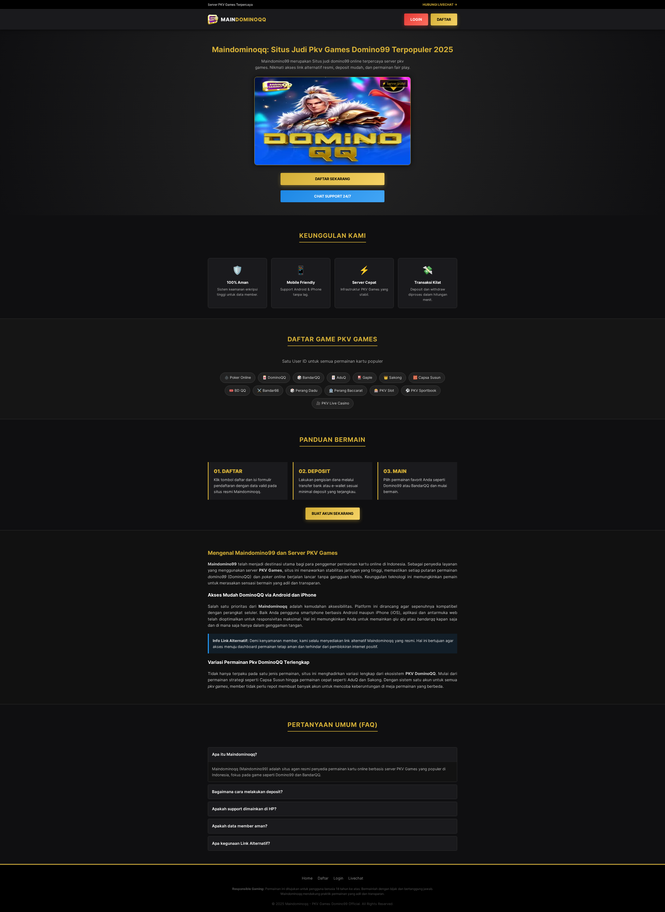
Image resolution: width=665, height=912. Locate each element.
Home (307, 878)
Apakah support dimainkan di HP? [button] (244, 808)
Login (416, 19)
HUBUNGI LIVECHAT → (440, 4)
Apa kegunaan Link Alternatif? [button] (241, 843)
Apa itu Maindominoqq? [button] (234, 754)
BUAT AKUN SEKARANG (333, 513)
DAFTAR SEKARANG (332, 179)
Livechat (355, 878)
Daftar (444, 19)
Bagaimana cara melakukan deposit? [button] (247, 791)
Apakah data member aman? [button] (239, 825)
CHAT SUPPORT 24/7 (332, 196)
